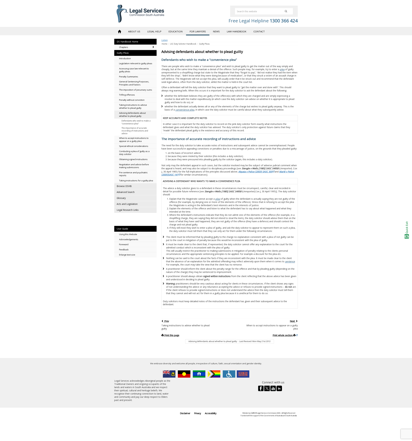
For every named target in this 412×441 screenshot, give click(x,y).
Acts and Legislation (127, 203)
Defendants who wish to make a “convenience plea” (136, 122)
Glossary (121, 198)
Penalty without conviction (132, 99)
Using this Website (128, 234)
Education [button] (176, 31)
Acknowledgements (128, 239)
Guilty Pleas (123, 52)
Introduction (125, 58)
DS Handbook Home (127, 41)
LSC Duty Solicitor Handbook (183, 43)
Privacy (197, 413)
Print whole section (283, 335)
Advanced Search (126, 192)
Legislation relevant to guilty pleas (135, 63)
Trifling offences (127, 94)
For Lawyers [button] (198, 31)
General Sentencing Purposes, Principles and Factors (134, 83)
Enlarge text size (127, 254)
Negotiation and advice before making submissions (134, 166)
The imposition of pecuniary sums (135, 89)
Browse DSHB (124, 186)
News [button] (216, 31)
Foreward (123, 244)
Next (292, 321)
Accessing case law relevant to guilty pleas (134, 70)
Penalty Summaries (128, 76)
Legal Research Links (128, 209)
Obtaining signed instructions (133, 159)
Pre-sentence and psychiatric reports (133, 174)
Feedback (124, 249)
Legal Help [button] (154, 31)
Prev (166, 321)
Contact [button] (259, 31)
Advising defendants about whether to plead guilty (132, 114)
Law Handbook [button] (236, 31)
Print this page (171, 335)
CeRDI (253, 413)
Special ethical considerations (133, 146)
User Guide (122, 228)
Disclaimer (185, 413)
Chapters (123, 47)
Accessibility (210, 413)
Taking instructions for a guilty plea (136, 180)
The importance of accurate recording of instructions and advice (135, 131)
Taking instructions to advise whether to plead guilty (133, 106)
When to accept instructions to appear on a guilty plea (134, 140)
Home (165, 43)
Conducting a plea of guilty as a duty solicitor (134, 153)
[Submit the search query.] (286, 11)
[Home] (119, 31)
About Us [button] (134, 31)
